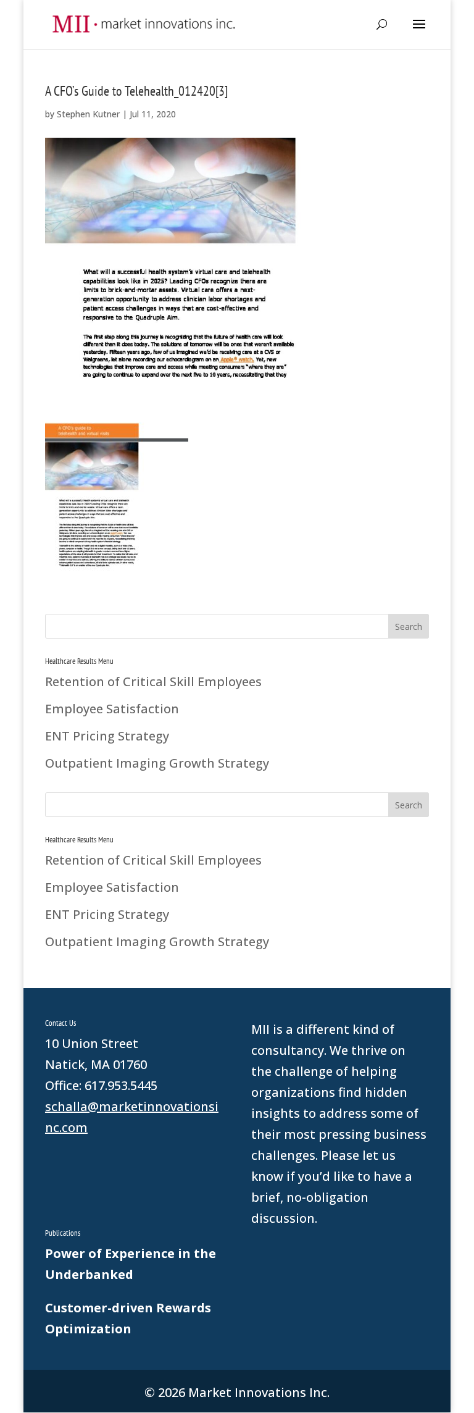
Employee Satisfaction (112, 708)
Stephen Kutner (88, 114)
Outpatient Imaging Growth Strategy (157, 763)
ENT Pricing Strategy (107, 735)
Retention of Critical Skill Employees (153, 681)
